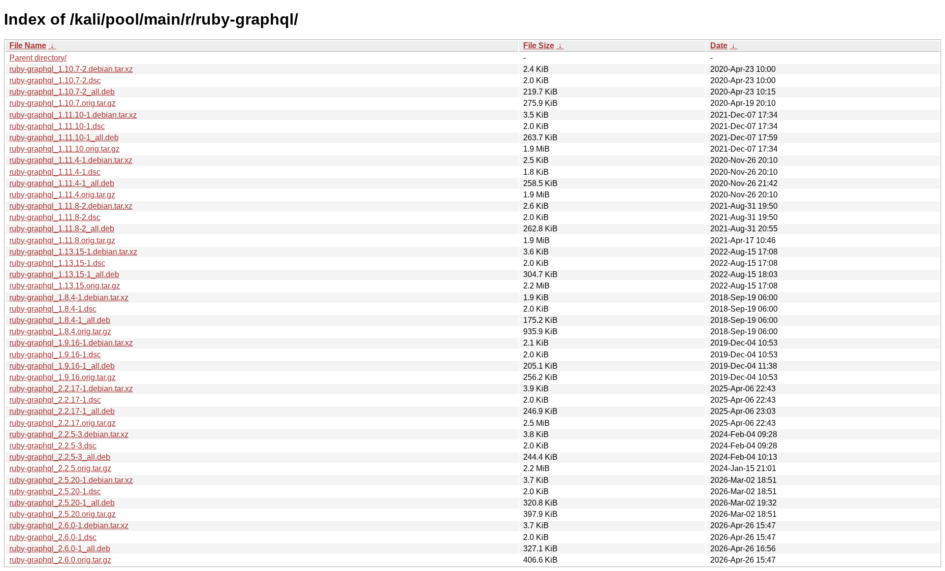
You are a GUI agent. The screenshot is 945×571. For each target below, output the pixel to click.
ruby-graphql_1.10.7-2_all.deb (62, 92)
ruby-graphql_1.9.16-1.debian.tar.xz (71, 343)
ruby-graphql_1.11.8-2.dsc (54, 217)
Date (718, 45)
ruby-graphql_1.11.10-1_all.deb (64, 137)
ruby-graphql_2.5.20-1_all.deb (62, 503)
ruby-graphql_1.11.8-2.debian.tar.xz (70, 206)
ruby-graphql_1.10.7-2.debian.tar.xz (71, 69)
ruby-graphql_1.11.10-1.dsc (57, 126)
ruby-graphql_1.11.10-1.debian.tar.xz (73, 115)
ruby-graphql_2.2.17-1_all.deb (62, 411)
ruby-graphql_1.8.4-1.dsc (52, 309)
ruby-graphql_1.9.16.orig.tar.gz (62, 377)
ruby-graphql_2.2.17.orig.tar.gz (62, 423)
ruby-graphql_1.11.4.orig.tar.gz (62, 194)
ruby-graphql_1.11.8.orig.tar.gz (62, 240)
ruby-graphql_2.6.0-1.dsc (52, 537)
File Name (27, 45)
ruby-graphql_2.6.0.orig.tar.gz (60, 560)
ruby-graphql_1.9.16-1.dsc (55, 354)
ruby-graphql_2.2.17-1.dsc (55, 400)
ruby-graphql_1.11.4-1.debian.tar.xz (70, 160)
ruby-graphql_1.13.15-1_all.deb (64, 274)
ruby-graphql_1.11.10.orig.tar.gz (64, 149)
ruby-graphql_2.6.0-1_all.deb (59, 548)
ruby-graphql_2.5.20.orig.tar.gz (62, 514)
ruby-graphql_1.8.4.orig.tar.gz (60, 331)
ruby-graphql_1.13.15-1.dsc (57, 263)
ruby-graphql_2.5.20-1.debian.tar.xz (71, 480)
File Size (538, 45)
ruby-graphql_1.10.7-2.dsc (55, 80)
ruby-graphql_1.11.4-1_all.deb (61, 183)
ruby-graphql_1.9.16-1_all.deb (62, 366)
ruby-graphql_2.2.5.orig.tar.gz (60, 468)
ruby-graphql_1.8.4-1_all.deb (59, 320)
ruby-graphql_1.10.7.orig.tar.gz (62, 103)
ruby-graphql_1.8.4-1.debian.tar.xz (68, 297)
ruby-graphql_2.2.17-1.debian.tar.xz (71, 388)
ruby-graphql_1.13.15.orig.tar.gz (64, 286)
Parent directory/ (37, 58)
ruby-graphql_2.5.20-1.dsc (55, 491)
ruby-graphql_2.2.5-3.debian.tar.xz (68, 434)
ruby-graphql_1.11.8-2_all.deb (61, 228)
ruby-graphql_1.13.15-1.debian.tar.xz (73, 252)
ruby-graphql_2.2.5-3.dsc (52, 446)
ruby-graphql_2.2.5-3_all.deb (59, 457)
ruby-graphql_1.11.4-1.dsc (54, 172)
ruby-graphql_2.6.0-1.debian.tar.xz (68, 525)
